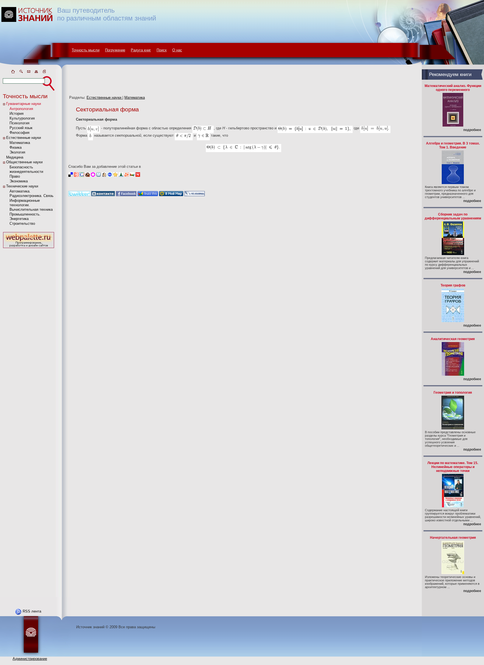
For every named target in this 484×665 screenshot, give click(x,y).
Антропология (21, 109)
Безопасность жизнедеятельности (26, 169)
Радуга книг (141, 50)
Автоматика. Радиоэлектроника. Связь (31, 193)
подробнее (472, 130)
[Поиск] (20, 72)
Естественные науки (23, 138)
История (17, 113)
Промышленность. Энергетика (25, 216)
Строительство (22, 223)
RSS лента (32, 611)
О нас (177, 50)
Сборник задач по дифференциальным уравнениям (453, 216)
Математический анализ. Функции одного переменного (453, 88)
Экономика (19, 181)
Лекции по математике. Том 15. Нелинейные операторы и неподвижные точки (452, 467)
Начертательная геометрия (453, 538)
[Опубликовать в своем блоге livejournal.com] (194, 195)
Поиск (162, 50)
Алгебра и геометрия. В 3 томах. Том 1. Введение (453, 145)
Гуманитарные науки (23, 104)
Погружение (115, 50)
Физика (16, 147)
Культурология (22, 118)
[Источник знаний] (35, 68)
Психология (19, 123)
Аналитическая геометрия (453, 339)
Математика (20, 143)
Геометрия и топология (453, 393)
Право (15, 176)
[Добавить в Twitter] (79, 195)
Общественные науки (24, 162)
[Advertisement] (28, 333)
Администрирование (30, 659)
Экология (17, 152)
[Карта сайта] (36, 72)
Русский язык (21, 128)
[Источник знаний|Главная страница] (13, 72)
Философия (19, 132)
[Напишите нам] (28, 72)
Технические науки (22, 186)
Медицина (14, 157)
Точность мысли (85, 50)
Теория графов (453, 285)
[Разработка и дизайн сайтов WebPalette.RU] (28, 248)
